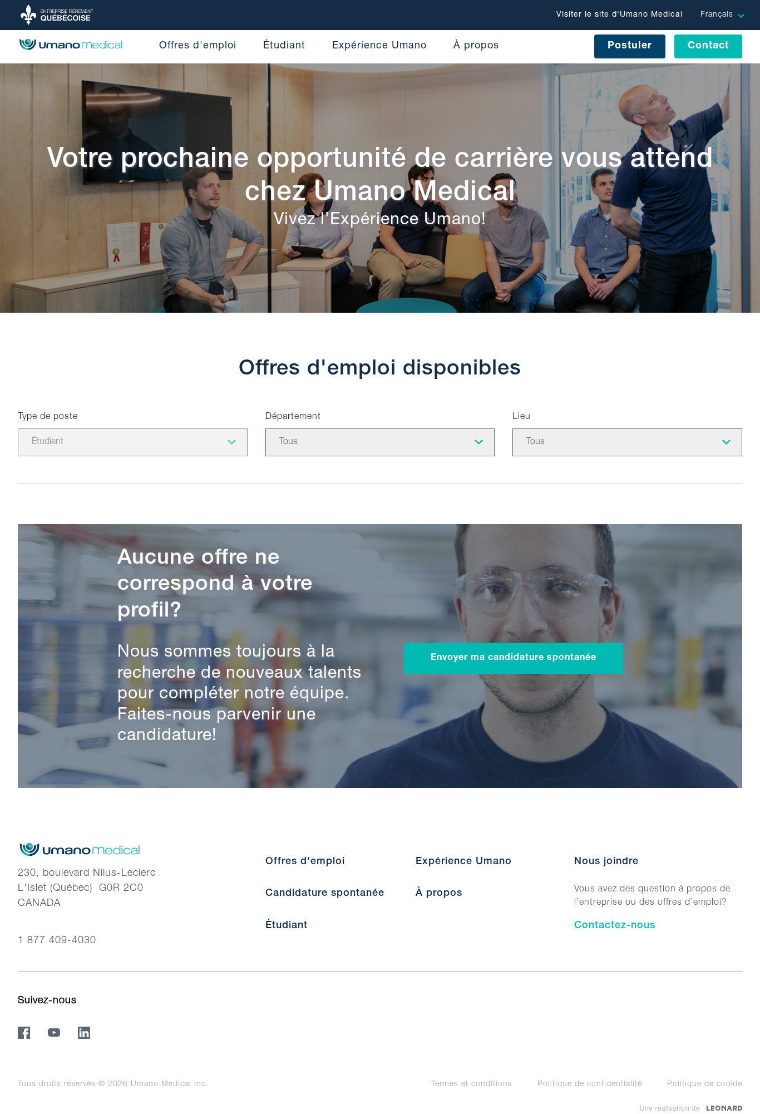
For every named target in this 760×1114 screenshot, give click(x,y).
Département (293, 417)
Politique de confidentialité (589, 1084)
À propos (476, 46)
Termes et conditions (471, 1084)
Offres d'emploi (197, 46)
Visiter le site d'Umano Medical (619, 15)
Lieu (521, 417)
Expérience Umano (379, 46)
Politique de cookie (704, 1084)
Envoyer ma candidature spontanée (513, 658)
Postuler (630, 46)
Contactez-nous (614, 926)
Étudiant (284, 46)
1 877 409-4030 (57, 941)
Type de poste (48, 417)
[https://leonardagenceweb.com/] (724, 1108)
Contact (708, 46)
